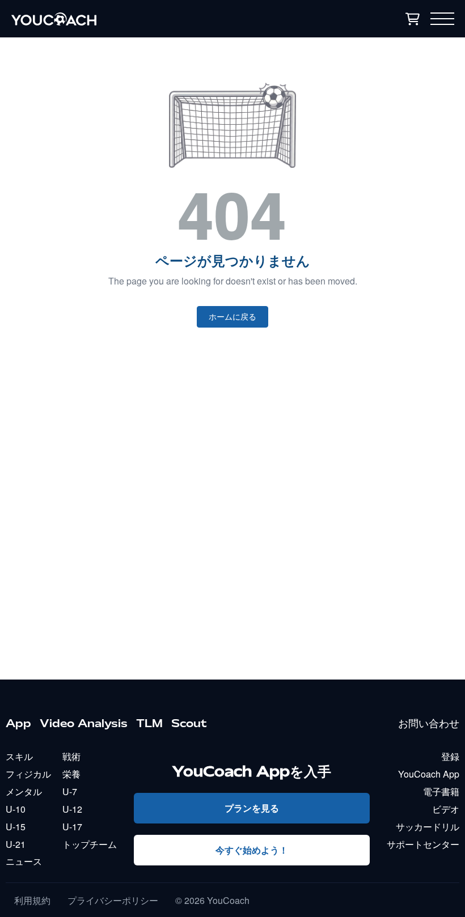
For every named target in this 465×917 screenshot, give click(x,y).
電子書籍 (441, 791)
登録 (450, 756)
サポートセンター (423, 844)
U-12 (72, 809)
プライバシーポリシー (112, 900)
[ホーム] (127, 19)
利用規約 (32, 900)
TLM (149, 723)
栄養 (71, 773)
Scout (189, 723)
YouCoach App (428, 773)
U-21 (16, 844)
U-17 (72, 826)
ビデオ (445, 809)
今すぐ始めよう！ (251, 849)
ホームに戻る (232, 316)
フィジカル (28, 773)
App (18, 723)
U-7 (69, 791)
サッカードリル (427, 826)
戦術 (71, 756)
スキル (19, 756)
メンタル (24, 791)
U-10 (16, 809)
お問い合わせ (428, 723)
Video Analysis (84, 723)
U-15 (16, 826)
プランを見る (252, 807)
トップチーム (89, 844)
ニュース (24, 861)
